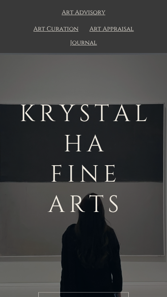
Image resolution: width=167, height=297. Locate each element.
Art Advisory (84, 13)
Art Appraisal (112, 29)
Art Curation (55, 29)
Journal (83, 43)
